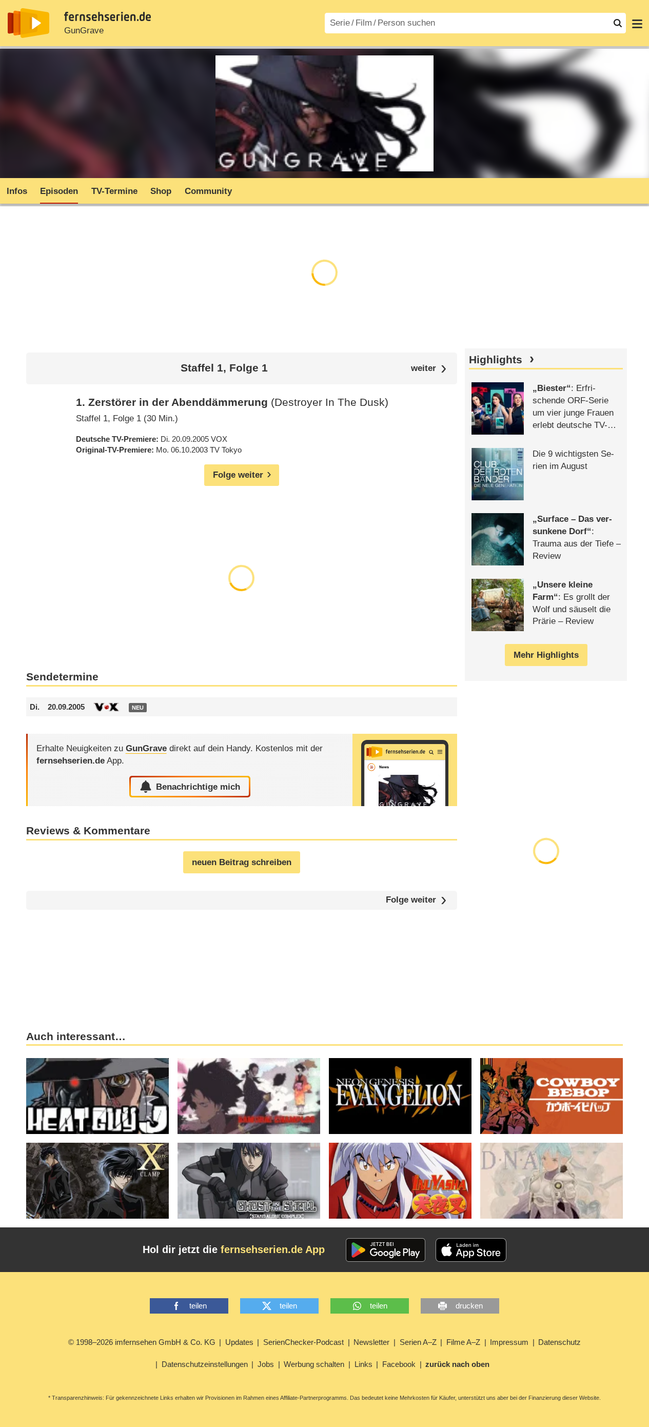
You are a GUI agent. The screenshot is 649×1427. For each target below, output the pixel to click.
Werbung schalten (314, 1364)
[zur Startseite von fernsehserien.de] (28, 23)
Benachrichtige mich (198, 787)
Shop (160, 191)
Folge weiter (411, 900)
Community (208, 191)
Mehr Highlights (546, 655)
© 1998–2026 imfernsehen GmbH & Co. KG (141, 1342)
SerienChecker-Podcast (303, 1342)
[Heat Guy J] (97, 1096)
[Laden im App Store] (471, 1250)
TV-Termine (114, 191)
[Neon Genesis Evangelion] (400, 1096)
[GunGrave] (404, 770)
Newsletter (371, 1342)
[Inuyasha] (400, 1181)
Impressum (509, 1342)
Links (363, 1364)
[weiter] (428, 368)
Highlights (495, 360)
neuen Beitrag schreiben (241, 862)
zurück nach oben (457, 1364)
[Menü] (637, 23)
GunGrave (84, 30)
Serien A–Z (418, 1342)
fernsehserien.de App (273, 1249)
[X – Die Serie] (97, 1181)
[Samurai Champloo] (249, 1096)
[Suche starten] (617, 23)
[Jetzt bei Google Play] (385, 1250)
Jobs (266, 1364)
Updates (239, 1342)
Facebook (399, 1364)
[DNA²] (551, 1181)
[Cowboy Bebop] (551, 1096)
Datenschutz (559, 1342)
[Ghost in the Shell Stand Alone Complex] (249, 1181)
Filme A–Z (463, 1342)
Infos (17, 191)
